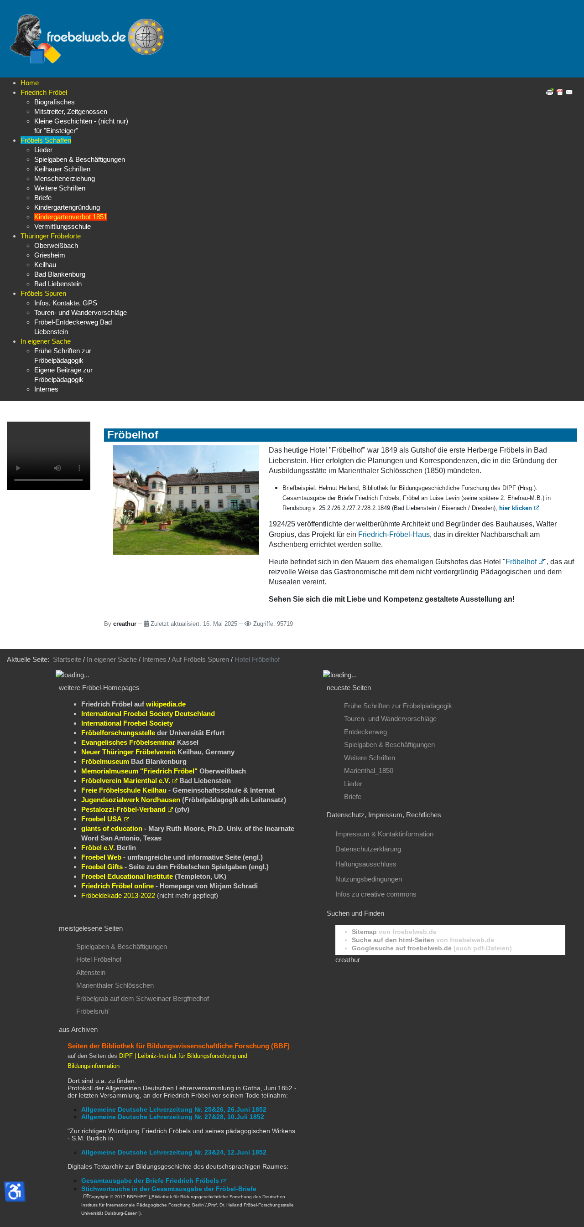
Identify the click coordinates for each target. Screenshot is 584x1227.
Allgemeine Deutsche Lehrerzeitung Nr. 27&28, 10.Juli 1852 (172, 1116)
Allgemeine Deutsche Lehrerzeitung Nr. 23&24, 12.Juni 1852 (173, 1152)
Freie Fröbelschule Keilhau (124, 790)
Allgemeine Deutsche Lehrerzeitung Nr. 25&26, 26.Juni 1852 (173, 1109)
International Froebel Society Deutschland (148, 713)
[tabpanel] (182, 687)
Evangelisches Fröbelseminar (128, 742)
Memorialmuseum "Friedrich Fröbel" (139, 771)
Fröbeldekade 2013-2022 (118, 895)
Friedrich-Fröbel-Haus (394, 534)
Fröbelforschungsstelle (118, 733)
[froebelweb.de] (89, 38)
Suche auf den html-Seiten (393, 939)
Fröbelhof (521, 562)
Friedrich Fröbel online (117, 886)
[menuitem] (30, 83)
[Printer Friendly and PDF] (559, 91)
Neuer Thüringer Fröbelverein (128, 752)
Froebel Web (101, 857)
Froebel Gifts (102, 867)
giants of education (111, 828)
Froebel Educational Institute (127, 876)
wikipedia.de (166, 704)
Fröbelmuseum (105, 761)
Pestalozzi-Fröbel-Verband (123, 809)
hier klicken (515, 508)
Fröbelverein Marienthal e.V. (125, 780)
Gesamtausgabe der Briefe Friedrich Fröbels (150, 1180)
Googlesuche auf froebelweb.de (402, 948)
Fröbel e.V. (98, 847)
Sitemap (364, 931)
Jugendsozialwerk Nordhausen (130, 800)
